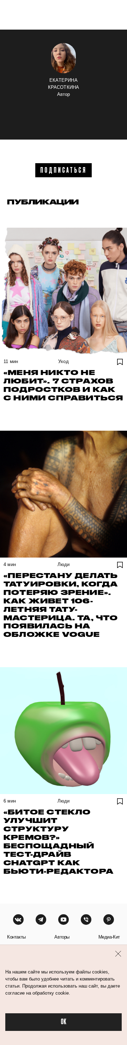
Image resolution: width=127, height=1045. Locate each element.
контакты (16, 937)
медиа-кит (109, 937)
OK (63, 1022)
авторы (61, 937)
